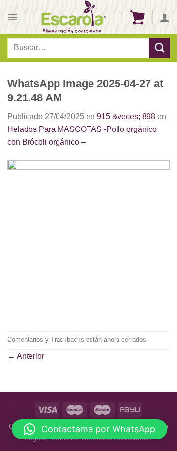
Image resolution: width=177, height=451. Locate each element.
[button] (89, 429)
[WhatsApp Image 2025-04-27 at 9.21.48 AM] (88, 239)
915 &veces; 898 (126, 116)
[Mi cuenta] (165, 17)
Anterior (25, 356)
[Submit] (159, 48)
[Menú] (12, 17)
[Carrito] (137, 17)
